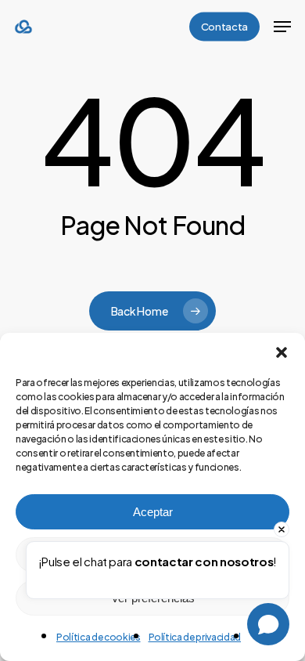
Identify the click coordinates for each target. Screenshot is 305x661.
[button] (281, 352)
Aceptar (153, 511)
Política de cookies (98, 637)
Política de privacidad (195, 637)
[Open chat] (268, 624)
